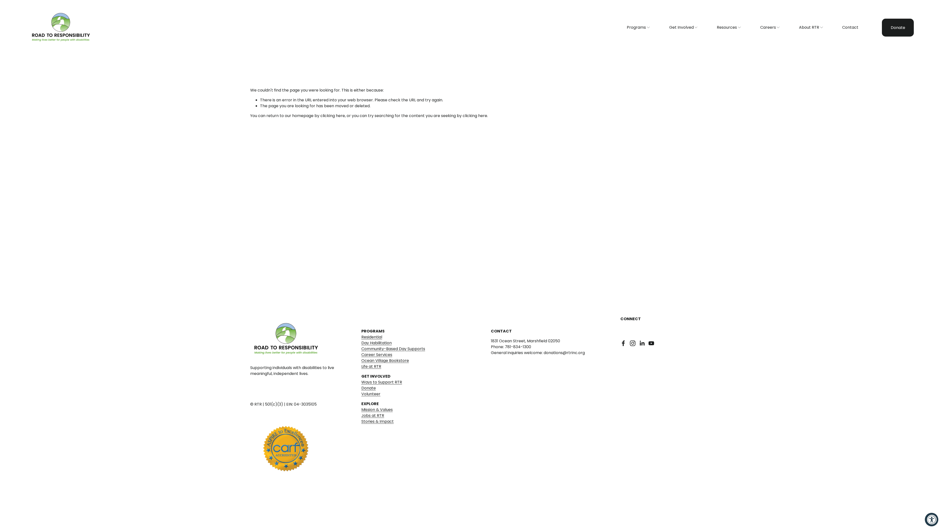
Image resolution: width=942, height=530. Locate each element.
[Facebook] (623, 343)
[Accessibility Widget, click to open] (931, 519)
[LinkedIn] (642, 343)
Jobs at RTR (372, 415)
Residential (371, 337)
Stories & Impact (377, 421)
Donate (898, 27)
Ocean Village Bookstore (385, 360)
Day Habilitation (376, 343)
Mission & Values (377, 409)
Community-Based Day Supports (393, 349)
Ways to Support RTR (381, 382)
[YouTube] (651, 343)
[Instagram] (633, 343)
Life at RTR (371, 366)
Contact (850, 27)
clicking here (332, 116)
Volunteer (370, 394)
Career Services (376, 355)
